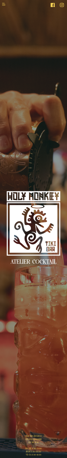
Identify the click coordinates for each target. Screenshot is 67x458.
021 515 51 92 (33, 442)
